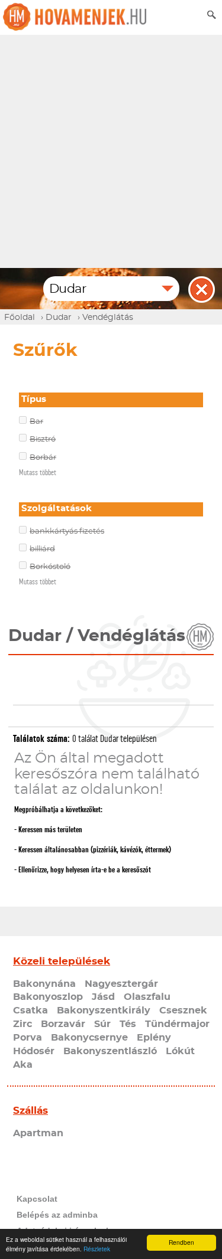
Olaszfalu (147, 997)
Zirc (22, 1024)
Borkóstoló (50, 567)
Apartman (38, 1133)
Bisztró (43, 439)
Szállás (30, 1111)
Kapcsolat (37, 1199)
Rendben (181, 1242)
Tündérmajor (177, 1024)
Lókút (180, 1051)
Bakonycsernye (89, 1037)
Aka (23, 1065)
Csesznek (183, 1010)
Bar (36, 422)
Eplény (154, 1037)
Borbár (43, 458)
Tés (128, 1024)
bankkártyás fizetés (67, 531)
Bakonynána (44, 984)
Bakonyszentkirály (103, 1010)
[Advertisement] (111, 151)
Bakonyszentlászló (110, 1051)
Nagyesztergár (121, 984)
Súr (102, 1024)
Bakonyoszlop (48, 997)
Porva (27, 1037)
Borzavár (63, 1024)
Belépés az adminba (57, 1214)
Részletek (96, 1248)
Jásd (103, 997)
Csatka (30, 1010)
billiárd (42, 549)
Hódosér (33, 1051)
